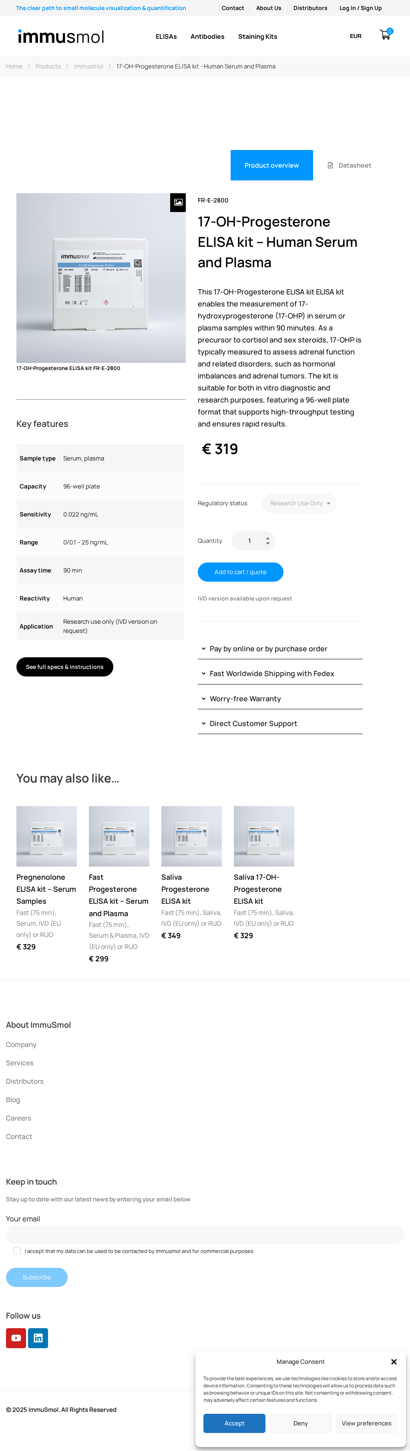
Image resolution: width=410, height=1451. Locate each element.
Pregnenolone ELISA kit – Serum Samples (46, 889)
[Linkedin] (38, 1338)
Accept (235, 1423)
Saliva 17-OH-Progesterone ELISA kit (258, 889)
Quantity (210, 540)
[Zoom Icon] (178, 202)
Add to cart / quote (241, 572)
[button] (394, 1362)
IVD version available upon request (245, 598)
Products (48, 66)
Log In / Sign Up (361, 8)
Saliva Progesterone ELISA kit (185, 889)
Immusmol (88, 66)
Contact (233, 8)
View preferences (367, 1423)
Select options (30, 853)
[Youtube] (16, 1338)
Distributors (310, 8)
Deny (300, 1423)
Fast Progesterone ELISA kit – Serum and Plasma (119, 895)
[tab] (272, 165)
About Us (268, 8)
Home (14, 66)
